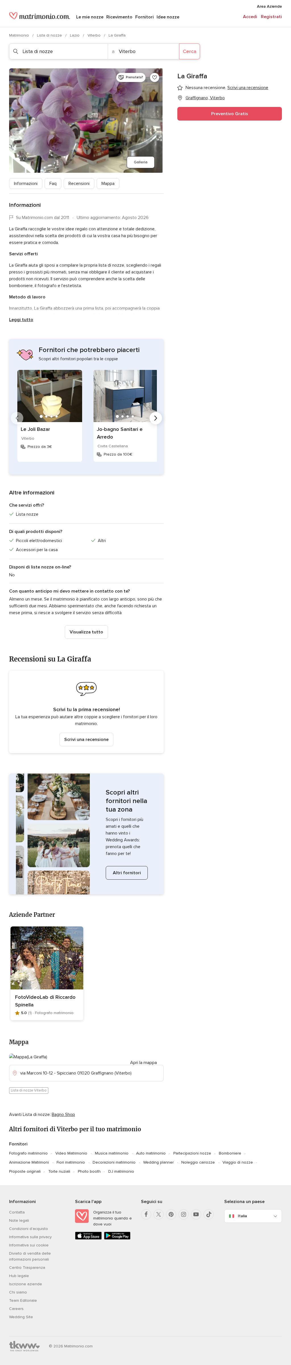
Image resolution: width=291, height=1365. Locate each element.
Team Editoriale (23, 1300)
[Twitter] (158, 1214)
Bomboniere (230, 1153)
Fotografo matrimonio (28, 1153)
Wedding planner (158, 1162)
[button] (86, 712)
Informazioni (26, 183)
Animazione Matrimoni (29, 1162)
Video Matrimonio (71, 1153)
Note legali (19, 1220)
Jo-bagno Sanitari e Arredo (120, 433)
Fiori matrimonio (71, 1162)
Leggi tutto (21, 320)
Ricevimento (119, 17)
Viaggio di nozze (238, 1162)
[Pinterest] (171, 1214)
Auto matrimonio (151, 1153)
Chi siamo (18, 1292)
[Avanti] (155, 418)
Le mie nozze (89, 17)
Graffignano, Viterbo (205, 98)
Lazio (75, 35)
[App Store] (88, 1238)
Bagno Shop (63, 1114)
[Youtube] (196, 1214)
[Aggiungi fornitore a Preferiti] (154, 77)
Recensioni (79, 183)
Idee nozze (168, 17)
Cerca (189, 51)
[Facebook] (146, 1214)
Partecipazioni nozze (192, 1153)
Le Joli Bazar (35, 429)
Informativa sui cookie (29, 1245)
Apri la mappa (143, 1062)
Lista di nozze (50, 35)
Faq (53, 183)
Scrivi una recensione (86, 739)
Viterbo (95, 35)
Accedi (250, 17)
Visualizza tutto (86, 632)
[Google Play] (117, 1238)
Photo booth (89, 1171)
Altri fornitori (127, 873)
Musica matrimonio (111, 1153)
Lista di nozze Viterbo (29, 1090)
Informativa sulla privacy (30, 1237)
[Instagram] (183, 1214)
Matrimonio (19, 35)
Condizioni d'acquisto (28, 1228)
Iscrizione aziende (25, 1284)
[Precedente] (17, 418)
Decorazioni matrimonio (114, 1162)
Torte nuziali (59, 1171)
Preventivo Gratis (229, 114)
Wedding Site (21, 1317)
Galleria (140, 162)
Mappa (108, 183)
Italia (242, 1216)
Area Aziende (269, 6)
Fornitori (144, 17)
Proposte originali (25, 1171)
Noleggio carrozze (198, 1162)
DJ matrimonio (121, 1171)
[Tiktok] (208, 1214)
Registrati (271, 17)
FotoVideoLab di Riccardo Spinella (45, 1001)
